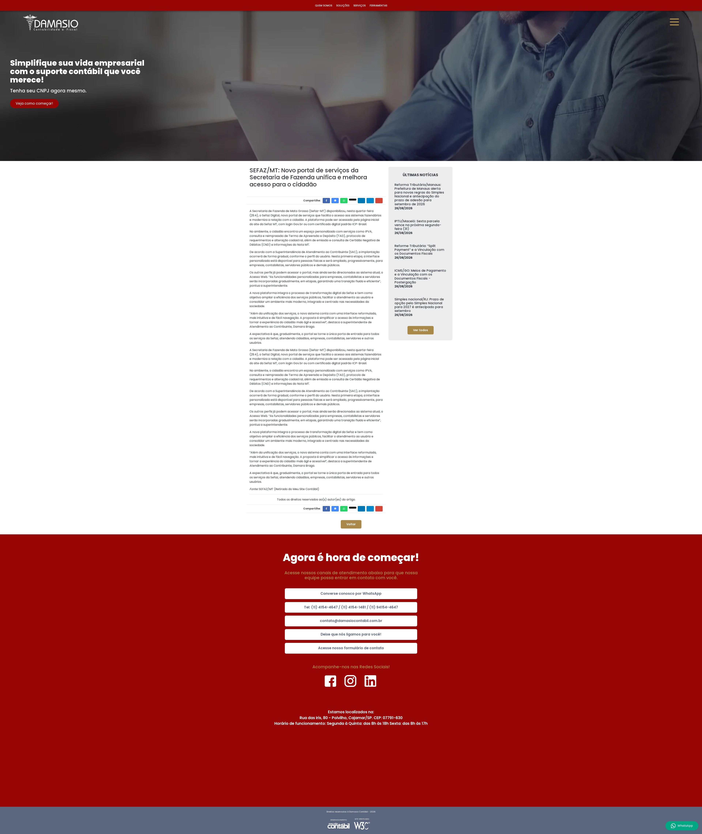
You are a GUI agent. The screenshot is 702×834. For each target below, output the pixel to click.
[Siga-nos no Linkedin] (370, 680)
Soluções (342, 5)
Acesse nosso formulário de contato (351, 648)
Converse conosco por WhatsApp (351, 593)
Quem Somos (323, 5)
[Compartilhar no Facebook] (326, 200)
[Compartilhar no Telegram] (370, 200)
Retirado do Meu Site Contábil (296, 489)
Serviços (359, 5)
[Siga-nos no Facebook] (331, 680)
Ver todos (420, 330)
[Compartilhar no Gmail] (379, 200)
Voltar (351, 524)
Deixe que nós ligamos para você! (351, 634)
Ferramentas (378, 5)
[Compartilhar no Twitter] (352, 199)
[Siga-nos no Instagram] (350, 680)
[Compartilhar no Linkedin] (361, 200)
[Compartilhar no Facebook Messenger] (335, 200)
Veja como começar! (34, 103)
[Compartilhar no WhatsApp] (344, 200)
